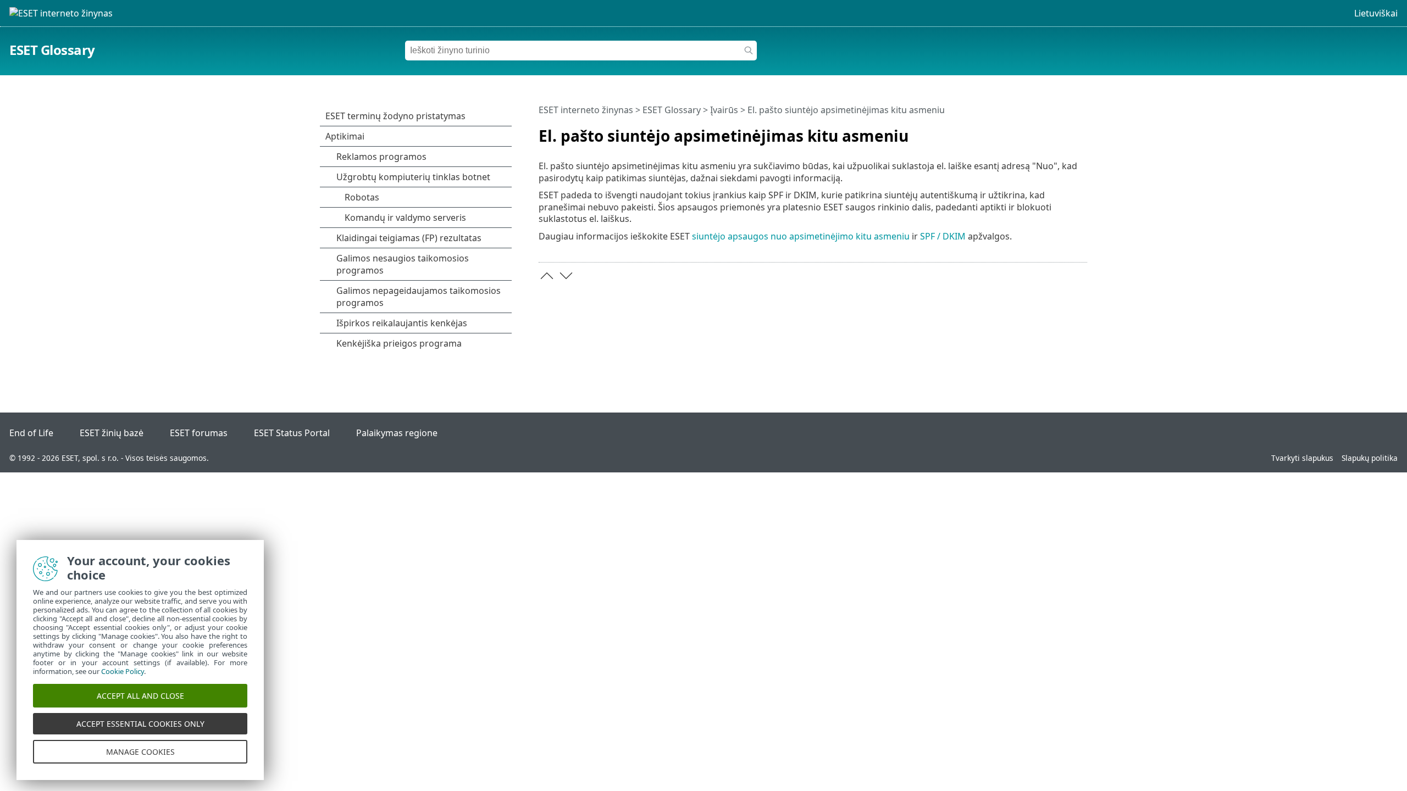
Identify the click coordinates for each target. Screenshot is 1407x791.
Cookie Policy (122, 671)
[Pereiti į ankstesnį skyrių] (547, 276)
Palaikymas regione (396, 433)
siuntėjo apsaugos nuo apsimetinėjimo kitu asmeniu (801, 236)
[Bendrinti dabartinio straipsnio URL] (1048, 131)
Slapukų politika (1370, 458)
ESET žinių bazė (111, 433)
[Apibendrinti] (1081, 131)
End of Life (31, 433)
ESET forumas (199, 433)
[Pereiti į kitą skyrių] (566, 276)
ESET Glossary (52, 50)
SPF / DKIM (943, 236)
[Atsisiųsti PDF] (1065, 131)
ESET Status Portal (292, 433)
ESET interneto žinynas (586, 110)
